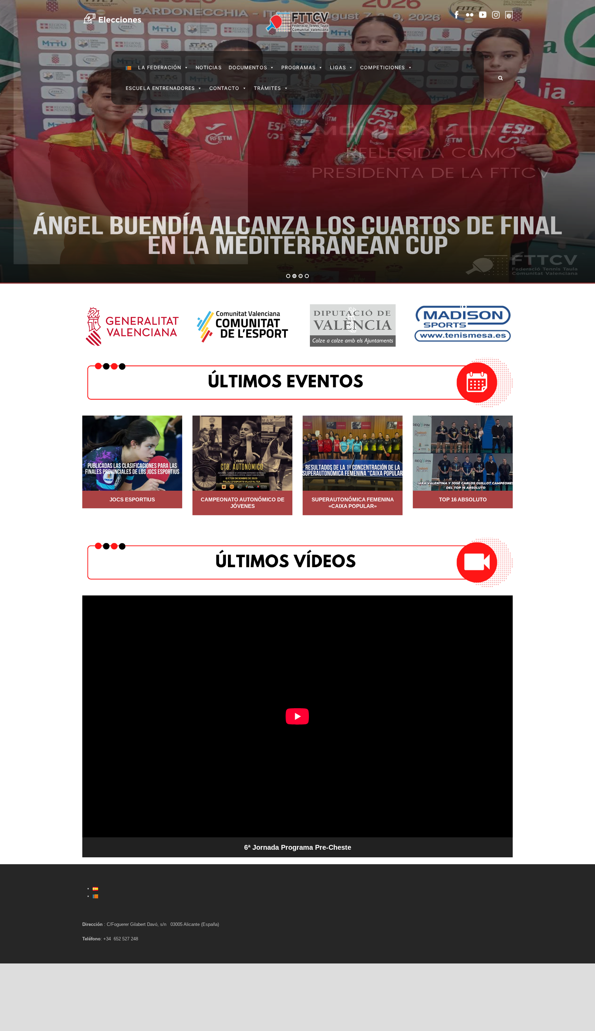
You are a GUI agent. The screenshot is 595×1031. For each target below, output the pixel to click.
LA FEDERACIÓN (159, 67)
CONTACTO (224, 88)
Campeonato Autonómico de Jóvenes (242, 503)
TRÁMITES (267, 88)
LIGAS (338, 67)
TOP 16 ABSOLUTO (463, 499)
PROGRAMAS (298, 67)
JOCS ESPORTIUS (132, 499)
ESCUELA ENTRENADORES (160, 88)
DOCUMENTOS (248, 67)
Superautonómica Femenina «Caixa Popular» (353, 503)
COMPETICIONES (382, 67)
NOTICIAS (209, 67)
